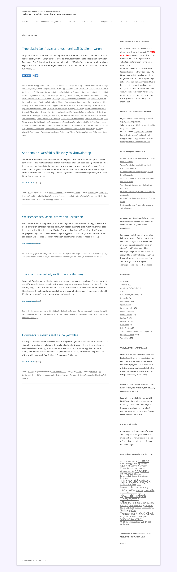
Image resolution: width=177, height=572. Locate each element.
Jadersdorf (71, 95)
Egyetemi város (128, 465)
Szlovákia (138, 508)
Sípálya (92, 122)
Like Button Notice (29, 183)
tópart (83, 125)
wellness (55, 132)
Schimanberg (42, 122)
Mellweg (87, 105)
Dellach (39, 88)
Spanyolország (135, 505)
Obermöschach (36, 112)
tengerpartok (125, 516)
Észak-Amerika (126, 314)
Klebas (48, 98)
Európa (80, 85)
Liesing (25, 105)
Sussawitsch (66, 125)
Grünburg (77, 92)
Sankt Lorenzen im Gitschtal (48, 118)
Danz (33, 88)
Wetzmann (64, 132)
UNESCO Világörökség (130, 522)
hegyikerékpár (35, 95)
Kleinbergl (56, 98)
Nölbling (80, 108)
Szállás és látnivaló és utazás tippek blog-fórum (41, 11)
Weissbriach (46, 132)
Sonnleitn (34, 125)
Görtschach (47, 92)
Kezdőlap (26, 22)
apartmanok (131, 461)
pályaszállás (67, 112)
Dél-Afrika (124, 298)
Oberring (47, 112)
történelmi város (131, 519)
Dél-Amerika (125, 301)
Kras (88, 98)
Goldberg (37, 92)
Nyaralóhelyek (133, 495)
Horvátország (127, 473)
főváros (141, 468)
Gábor (30, 85)
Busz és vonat (88, 22)
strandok (149, 505)
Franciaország (128, 468)
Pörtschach (93, 112)
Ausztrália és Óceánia (129, 288)
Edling (58, 88)
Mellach (80, 105)
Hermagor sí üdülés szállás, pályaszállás (50, 335)
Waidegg (99, 128)
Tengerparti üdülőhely (137, 513)
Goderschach (27, 92)
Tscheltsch (39, 128)
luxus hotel (33, 105)
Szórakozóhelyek (148, 508)
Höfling (63, 95)
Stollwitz (42, 125)
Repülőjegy (139, 22)
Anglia (122, 461)
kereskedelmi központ (128, 476)
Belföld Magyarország (129, 294)
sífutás (86, 122)
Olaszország (130, 502)
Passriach (76, 112)
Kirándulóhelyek (29, 98)
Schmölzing (78, 122)
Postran (102, 112)
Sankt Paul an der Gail (94, 118)
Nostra (88, 108)
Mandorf (42, 105)
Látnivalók (127, 490)
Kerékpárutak (143, 476)
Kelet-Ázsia (124, 324)
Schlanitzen (67, 122)
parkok (123, 505)
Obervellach (56, 112)
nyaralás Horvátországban (130, 493)
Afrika (122, 281)
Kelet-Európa (125, 328)
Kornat (63, 98)
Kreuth (103, 98)
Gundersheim (98, 92)
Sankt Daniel (93, 115)
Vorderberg (90, 128)
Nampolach (41, 108)
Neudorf (50, 108)
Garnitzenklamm (101, 88)
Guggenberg (86, 92)
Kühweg (60, 102)
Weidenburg (35, 132)
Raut (73, 115)
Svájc (122, 507)
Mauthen (72, 105)
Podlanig (84, 112)
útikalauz (125, 524)
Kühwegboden (70, 102)
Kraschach (95, 98)
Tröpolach (30, 128)
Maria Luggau (52, 105)
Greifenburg (98, 253)
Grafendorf (56, 92)
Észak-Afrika (125, 311)
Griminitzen (67, 92)
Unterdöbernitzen (52, 128)
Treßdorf (97, 125)
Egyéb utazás (125, 304)
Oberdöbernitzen (98, 108)
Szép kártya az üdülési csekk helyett (135, 331)
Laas (79, 102)
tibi (29, 192)
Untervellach (79, 128)
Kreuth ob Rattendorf (47, 102)
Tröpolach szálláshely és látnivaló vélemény (53, 274)
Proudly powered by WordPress (34, 560)
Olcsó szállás (147, 502)
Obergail (25, 112)
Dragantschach (49, 88)
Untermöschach (67, 128)
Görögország (127, 471)
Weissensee (98, 257)
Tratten (90, 125)
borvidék (144, 463)
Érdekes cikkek (126, 308)
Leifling (104, 102)
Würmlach (97, 132)
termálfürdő (136, 516)
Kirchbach (40, 98)
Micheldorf (96, 105)
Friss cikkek (125, 321)
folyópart (142, 465)
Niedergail (72, 108)
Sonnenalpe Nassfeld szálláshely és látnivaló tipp (56, 153)
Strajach (49, 125)
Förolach (69, 88)
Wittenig (79, 132)
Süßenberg (75, 125)
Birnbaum (26, 88)
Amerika (123, 285)
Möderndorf (30, 108)
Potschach (26, 115)
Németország (129, 499)
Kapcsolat (123, 22)
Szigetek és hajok (127, 334)
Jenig (78, 95)
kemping (138, 474)
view (38, 183)
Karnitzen (95, 95)
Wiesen (73, 132)
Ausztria (94, 85)
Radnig (57, 115)
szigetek (130, 507)
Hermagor (55, 95)
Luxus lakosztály (141, 487)
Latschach (96, 102)
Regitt (77, 115)
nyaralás (149, 490)
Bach (101, 85)
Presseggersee (48, 115)
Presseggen (36, 115)
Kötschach (81, 98)
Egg (63, 88)
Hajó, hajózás (106, 22)
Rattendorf (65, 115)
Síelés (100, 196)
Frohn (91, 88)
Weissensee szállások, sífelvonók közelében (52, 217)
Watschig (26, 132)
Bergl (105, 85)
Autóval (72, 22)
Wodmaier (88, 132)
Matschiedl (63, 105)
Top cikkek (124, 338)
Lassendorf (86, 102)
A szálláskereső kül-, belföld (49, 22)
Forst (76, 88)
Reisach (84, 115)
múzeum (139, 490)
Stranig (57, 125)
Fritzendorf (83, 88)
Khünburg (104, 95)
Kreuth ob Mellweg (30, 102)
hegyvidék (45, 95)
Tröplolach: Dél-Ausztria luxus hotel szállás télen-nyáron (62, 48)
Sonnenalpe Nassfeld (84, 314)
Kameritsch (85, 95)
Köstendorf (71, 98)
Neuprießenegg (60, 108)
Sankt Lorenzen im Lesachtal (72, 118)
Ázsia (122, 291)
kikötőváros (126, 478)
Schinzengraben (55, 122)
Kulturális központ (130, 484)
